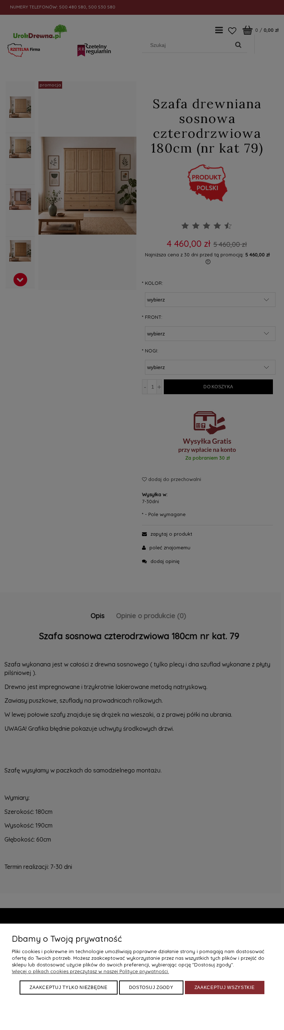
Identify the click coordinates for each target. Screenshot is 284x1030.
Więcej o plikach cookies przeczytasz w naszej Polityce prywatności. (90, 971)
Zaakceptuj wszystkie (225, 987)
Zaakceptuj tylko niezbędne (68, 987)
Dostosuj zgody (151, 987)
